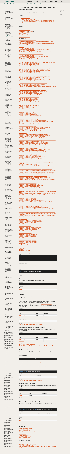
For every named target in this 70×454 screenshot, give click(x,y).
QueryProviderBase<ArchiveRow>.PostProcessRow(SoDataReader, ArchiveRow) (35, 76)
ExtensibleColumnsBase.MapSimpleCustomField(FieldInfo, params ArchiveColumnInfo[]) (36, 172)
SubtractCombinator (8, 277)
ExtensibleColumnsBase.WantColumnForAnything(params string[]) (32, 150)
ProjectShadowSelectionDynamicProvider (8, 112)
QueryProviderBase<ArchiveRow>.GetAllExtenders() (29, 72)
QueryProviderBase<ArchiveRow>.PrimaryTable (28, 99)
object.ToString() (22, 243)
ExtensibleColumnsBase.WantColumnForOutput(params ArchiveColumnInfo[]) (34, 142)
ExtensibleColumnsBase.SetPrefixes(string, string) (29, 123)
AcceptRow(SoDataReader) (39, 366)
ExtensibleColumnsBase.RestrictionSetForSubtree (29, 228)
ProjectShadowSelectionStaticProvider (9, 128)
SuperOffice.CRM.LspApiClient (8, 404)
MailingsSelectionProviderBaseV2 (8, 52)
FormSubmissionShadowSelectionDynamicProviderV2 (8, 29)
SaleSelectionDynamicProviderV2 (9, 207)
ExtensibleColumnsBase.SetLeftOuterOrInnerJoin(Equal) (30, 159)
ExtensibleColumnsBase (25, 18)
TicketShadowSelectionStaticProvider (9, 324)
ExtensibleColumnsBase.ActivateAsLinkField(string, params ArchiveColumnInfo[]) (35, 177)
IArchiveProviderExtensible (24, 30)
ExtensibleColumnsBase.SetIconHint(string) (27, 126)
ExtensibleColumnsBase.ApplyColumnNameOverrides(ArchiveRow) (32, 138)
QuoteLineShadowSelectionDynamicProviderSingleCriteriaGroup (8, 178)
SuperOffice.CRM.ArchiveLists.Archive (12, 3)
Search (62, 1)
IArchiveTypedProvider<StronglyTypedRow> (28, 431)
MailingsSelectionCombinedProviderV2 (8, 44)
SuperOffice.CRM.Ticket (8, 438)
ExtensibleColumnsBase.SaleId (25, 237)
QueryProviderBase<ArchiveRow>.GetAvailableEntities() (30, 88)
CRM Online (37, 1)
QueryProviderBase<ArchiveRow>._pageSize (28, 65)
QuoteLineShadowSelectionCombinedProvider (8, 167)
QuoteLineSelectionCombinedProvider (8, 139)
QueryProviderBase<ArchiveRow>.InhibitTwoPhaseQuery (30, 93)
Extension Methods (62, 15)
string (20, 289)
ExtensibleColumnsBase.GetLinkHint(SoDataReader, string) (30, 206)
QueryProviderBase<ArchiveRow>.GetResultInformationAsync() (31, 81)
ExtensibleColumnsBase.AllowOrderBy (26, 111)
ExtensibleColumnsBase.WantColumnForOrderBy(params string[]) (32, 147)
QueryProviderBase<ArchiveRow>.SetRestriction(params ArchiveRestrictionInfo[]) (35, 424)
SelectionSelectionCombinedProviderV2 (8, 252)
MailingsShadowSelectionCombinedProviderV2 (8, 60)
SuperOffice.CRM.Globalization (7, 397)
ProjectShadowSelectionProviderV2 (8, 126)
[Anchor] (18, 263)
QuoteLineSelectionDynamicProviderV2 (8, 150)
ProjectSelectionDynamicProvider (8, 82)
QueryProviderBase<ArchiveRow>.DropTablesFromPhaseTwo (31, 94)
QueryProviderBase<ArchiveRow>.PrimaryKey (28, 92)
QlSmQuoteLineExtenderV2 (7, 136)
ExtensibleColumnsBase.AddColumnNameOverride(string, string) (32, 136)
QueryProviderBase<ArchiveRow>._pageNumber (29, 66)
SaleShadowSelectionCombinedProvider (8, 223)
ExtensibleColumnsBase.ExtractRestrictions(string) (29, 184)
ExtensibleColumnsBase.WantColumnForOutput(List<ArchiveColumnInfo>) (33, 143)
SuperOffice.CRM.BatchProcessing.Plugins (8, 365)
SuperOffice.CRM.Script (8, 420)
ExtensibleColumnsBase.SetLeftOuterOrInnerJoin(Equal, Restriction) (32, 161)
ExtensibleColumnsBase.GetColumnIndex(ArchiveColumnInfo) (31, 200)
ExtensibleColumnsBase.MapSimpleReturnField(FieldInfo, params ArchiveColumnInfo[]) (36, 167)
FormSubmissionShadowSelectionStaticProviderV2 (31, 3)
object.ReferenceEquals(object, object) (27, 247)
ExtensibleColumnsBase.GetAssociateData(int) (28, 198)
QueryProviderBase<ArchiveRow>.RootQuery (28, 95)
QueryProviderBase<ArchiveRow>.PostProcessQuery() (30, 362)
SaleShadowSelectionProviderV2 (8, 238)
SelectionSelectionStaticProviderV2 (8, 265)
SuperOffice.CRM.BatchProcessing (8, 359)
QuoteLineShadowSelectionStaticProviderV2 (9, 192)
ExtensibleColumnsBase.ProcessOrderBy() (27, 190)
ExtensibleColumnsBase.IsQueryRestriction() (28, 154)
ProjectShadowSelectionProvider (8, 123)
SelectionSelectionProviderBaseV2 (8, 260)
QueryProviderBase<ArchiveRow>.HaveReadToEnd (29, 104)
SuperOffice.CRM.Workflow (7, 452)
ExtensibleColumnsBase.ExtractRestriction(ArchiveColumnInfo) (31, 187)
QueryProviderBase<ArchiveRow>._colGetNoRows (29, 64)
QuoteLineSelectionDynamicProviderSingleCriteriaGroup (9, 146)
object (21, 16)
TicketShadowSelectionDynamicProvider (9, 311)
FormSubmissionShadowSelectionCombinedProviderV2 (8, 21)
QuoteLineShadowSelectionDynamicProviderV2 (8, 182)
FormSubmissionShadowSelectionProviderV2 (8, 33)
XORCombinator (7, 330)
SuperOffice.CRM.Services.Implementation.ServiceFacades (8, 432)
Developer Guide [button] (53, 1)
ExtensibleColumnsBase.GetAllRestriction (27, 113)
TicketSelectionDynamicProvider (8, 284)
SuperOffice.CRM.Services (7, 426)
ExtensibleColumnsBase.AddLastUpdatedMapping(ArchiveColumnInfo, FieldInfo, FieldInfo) (37, 212)
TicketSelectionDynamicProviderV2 (8, 290)
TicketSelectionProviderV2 (9, 299)
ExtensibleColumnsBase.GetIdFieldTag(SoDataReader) (30, 220)
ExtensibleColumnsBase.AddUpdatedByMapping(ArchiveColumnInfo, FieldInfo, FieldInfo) (36, 208)
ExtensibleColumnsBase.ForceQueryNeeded (28, 229)
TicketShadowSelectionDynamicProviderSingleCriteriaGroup (9, 314)
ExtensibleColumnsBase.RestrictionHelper (27, 224)
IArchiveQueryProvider (23, 28)
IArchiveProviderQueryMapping (25, 27)
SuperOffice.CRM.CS (7, 373)
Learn (23, 1)
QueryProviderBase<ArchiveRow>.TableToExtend (29, 97)
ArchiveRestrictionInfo (23, 414)
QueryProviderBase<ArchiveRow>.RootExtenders (29, 102)
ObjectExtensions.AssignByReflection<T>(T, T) (28, 444)
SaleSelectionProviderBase (8, 210)
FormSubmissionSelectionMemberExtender (47, 20)
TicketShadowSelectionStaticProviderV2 (9, 327)
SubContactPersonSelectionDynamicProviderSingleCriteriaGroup (8, 270)
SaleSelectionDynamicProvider (9, 201)
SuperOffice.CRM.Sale (8, 418)
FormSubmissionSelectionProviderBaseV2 (9, 12)
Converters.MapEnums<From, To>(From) (27, 443)
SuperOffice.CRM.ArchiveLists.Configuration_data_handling (8, 340)
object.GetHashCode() (23, 248)
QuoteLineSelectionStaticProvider (8, 162)
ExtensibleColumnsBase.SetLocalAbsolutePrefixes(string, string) (31, 124)
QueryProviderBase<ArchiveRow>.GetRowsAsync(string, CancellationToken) (34, 80)
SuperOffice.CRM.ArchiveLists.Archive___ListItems (8, 333)
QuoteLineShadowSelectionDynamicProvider (8, 174)
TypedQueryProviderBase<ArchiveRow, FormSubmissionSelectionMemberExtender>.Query (37, 62)
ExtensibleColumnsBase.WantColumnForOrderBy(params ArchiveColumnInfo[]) (34, 149)
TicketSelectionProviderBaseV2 (9, 296)
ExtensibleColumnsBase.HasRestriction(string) (28, 183)
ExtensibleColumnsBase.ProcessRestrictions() (28, 188)
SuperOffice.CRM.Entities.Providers (8, 394)
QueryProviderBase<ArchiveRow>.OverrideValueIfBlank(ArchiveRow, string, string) (35, 73)
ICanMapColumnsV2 (8, 40)
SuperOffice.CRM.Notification (7, 408)
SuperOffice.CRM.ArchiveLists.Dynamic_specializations (8, 344)
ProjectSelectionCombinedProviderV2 (8, 79)
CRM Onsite (44, 1)
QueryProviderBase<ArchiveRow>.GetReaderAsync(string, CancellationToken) (34, 79)
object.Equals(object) (23, 244)
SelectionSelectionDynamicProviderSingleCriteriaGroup (9, 254)
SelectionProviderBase (9, 247)
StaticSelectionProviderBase (29, 21)
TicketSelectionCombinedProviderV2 (8, 282)
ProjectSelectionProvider (8, 90)
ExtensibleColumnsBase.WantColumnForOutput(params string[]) (31, 141)
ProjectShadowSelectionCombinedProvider (8, 105)
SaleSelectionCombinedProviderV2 (8, 198)
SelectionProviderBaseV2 (9, 249)
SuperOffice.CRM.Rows (8, 413)
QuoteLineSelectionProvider (8, 152)
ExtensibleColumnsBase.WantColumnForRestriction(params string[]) (32, 144)
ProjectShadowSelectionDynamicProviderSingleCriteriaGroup (8, 116)
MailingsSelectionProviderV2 (8, 55)
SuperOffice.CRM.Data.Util (8, 383)
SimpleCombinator (8, 267)
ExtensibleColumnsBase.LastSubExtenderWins (28, 234)
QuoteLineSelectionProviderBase (8, 154)
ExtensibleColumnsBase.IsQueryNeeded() (27, 152)
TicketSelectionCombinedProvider (8, 279)
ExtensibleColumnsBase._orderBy (26, 106)
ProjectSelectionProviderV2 (8, 97)
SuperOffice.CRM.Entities (8, 391)
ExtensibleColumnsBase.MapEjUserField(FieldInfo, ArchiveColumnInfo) (33, 166)
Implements (61, 14)
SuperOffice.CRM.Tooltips (8, 446)
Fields (60, 11)
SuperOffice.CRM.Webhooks (7, 449)
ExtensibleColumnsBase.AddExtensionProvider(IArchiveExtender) (32, 128)
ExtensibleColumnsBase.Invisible (25, 109)
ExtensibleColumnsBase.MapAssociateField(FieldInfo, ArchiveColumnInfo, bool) (34, 165)
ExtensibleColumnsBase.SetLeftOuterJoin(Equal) (28, 157)
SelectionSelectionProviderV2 (8, 263)
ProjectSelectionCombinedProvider (8, 77)
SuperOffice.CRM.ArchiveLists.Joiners (8, 348)
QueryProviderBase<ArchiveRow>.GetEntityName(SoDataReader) (32, 84)
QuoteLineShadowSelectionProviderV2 (8, 187)
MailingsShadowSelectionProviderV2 (8, 71)
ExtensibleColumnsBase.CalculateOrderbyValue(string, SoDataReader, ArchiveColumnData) (37, 193)
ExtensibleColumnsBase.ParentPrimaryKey (27, 235)
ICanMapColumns (8, 39)
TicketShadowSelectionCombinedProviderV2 (9, 309)
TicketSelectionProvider (9, 292)
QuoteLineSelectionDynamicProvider (8, 144)
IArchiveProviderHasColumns (25, 35)
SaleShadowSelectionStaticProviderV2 (8, 243)
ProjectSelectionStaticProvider (9, 100)
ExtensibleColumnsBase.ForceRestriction (27, 230)
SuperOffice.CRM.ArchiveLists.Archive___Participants (8, 336)
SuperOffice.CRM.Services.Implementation (8, 429)
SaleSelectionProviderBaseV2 (8, 213)
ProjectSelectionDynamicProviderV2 (8, 88)
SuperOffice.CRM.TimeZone (8, 444)
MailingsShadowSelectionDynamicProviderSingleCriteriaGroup (8, 64)
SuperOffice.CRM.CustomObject (8, 378)
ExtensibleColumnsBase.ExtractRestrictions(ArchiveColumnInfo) (31, 185)
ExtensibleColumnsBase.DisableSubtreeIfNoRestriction (30, 227)
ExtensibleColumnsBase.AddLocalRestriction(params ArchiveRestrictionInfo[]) (34, 127)
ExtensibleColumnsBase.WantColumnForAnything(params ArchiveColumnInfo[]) (34, 151)
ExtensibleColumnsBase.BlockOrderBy (26, 231)
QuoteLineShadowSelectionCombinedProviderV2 (8, 170)
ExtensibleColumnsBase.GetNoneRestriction (28, 114)
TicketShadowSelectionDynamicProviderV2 (9, 317)
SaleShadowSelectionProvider (8, 236)
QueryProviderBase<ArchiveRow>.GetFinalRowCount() (30, 71)
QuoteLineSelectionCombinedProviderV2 (8, 141)
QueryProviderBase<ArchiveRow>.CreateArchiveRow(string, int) (31, 77)
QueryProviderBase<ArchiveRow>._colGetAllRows (29, 63)
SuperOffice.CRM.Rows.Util (8, 416)
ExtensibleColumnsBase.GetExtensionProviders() (28, 129)
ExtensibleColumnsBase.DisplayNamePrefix (27, 240)
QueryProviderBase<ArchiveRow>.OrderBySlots (28, 98)
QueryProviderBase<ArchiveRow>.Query (27, 100)
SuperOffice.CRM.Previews (7, 411)
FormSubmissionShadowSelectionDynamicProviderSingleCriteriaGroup (9, 26)
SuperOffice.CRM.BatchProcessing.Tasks (8, 368)
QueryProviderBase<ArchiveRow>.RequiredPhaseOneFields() (31, 380)
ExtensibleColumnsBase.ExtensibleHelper (27, 222)
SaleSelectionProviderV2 (8, 215)
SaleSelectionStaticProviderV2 (8, 220)
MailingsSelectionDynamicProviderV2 (8, 50)
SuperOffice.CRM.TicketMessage (8, 441)
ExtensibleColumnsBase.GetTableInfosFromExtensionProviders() (31, 130)
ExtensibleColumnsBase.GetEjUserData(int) (27, 199)
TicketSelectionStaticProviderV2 (8, 304)
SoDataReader (22, 315)
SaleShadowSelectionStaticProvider (8, 241)
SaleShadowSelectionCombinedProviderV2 (8, 225)
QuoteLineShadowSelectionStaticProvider (9, 190)
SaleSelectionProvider (8, 208)
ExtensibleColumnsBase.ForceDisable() (27, 197)
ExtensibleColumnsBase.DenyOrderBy (26, 112)
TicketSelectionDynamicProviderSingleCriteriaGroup (9, 287)
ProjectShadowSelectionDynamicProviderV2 (8, 120)
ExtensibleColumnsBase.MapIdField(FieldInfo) (28, 164)
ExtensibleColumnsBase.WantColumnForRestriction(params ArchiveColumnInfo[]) (35, 145)
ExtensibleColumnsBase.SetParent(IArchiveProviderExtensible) (31, 116)
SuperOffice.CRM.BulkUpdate (8, 371)
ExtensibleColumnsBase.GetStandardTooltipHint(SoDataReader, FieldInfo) (33, 205)
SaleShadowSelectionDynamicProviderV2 (8, 233)
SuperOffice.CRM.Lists (8, 401)
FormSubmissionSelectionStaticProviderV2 (9, 18)
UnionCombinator (8, 328)
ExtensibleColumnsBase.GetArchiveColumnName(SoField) (30, 221)
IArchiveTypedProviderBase (24, 32)
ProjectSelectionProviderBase (8, 93)
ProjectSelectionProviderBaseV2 (8, 95)
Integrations (29, 1)
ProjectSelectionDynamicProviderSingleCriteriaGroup (9, 84)
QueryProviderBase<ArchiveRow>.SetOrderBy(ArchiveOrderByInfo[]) (33, 83)
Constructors (62, 10)
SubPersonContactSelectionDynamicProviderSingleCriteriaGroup (8, 275)
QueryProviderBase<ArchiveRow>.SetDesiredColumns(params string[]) (33, 398)
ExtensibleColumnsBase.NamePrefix (26, 238)
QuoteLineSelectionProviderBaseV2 (8, 157)
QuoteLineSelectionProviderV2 (8, 159)
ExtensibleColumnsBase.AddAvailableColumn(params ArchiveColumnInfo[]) (34, 118)
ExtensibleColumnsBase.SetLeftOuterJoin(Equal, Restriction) (31, 158)
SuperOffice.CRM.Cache (8, 375)
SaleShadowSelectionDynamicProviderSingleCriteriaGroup (9, 230)
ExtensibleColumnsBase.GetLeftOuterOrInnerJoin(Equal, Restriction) (32, 156)
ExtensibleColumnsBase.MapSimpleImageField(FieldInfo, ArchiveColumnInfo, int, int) (35, 169)
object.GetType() (22, 249)
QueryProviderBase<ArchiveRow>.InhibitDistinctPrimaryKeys (31, 101)
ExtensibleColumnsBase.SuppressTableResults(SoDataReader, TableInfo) (33, 134)
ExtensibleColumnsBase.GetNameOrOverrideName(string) (30, 115)
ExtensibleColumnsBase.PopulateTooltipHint (28, 242)
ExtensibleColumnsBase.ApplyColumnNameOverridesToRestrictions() (33, 137)
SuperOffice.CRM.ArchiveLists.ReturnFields (8, 351)
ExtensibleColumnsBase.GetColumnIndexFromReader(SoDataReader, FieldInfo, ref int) (36, 201)
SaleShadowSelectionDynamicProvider (8, 227)
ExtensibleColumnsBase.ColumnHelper (27, 223)
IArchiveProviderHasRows (24, 34)
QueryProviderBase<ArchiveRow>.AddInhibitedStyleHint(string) (31, 75)
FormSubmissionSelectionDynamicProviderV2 (8, 9)
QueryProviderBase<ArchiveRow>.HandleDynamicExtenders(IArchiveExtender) (34, 70)
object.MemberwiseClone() (24, 250)
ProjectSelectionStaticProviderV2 (9, 102)
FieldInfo (21, 376)
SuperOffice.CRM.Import (8, 399)
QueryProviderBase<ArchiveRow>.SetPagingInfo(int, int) (30, 85)
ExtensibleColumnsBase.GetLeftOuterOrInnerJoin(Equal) (30, 155)
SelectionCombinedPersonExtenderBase (8, 246)
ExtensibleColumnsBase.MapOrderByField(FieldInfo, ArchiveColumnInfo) (33, 176)
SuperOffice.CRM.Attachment (7, 357)
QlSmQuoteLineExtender (7, 134)
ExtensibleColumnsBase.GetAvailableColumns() (28, 119)
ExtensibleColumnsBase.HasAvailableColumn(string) (29, 178)
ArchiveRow (32, 19)
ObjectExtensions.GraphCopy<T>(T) (26, 445)
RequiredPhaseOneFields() (46, 304)
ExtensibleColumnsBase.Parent (25, 226)
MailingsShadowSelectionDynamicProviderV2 (8, 68)
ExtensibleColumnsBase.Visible (25, 108)
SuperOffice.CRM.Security (7, 423)
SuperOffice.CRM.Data (8, 380)
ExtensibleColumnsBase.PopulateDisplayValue (28, 241)
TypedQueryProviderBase (27, 20)
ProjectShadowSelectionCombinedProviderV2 (8, 108)
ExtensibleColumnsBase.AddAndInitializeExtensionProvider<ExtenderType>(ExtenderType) (37, 181)
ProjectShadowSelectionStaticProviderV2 (9, 131)
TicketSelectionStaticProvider (8, 301)
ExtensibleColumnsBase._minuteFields (26, 107)
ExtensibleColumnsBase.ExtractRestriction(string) (29, 186)
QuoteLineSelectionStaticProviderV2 (8, 164)
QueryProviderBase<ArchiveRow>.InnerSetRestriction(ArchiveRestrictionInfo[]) (34, 68)
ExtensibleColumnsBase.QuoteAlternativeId (27, 236)
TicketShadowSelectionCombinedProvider (9, 306)
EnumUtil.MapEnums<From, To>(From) (26, 441)
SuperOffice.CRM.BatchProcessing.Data (8, 362)
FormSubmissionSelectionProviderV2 (8, 15)
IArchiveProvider (22, 33)
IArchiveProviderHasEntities (24, 37)
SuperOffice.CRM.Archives (7, 354)
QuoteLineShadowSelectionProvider (8, 185)
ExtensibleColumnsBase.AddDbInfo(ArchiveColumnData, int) (31, 195)
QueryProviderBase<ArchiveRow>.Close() (27, 78)
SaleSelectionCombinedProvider (8, 196)
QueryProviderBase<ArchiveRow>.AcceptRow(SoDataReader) (31, 324)
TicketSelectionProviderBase (9, 294)
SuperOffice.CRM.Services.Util (7, 436)
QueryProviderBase (25, 19)
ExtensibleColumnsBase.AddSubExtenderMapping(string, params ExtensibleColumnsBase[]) (37, 140)
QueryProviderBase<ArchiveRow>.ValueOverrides (29, 105)
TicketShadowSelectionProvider (9, 319)
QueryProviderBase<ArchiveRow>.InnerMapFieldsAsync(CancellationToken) (34, 69)
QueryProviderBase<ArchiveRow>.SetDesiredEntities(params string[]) (33, 90)
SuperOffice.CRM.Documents (7, 389)
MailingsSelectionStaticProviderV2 (9, 57)
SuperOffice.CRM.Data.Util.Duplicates (8, 386)
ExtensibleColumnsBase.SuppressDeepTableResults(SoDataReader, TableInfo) (34, 135)
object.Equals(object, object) (25, 245)
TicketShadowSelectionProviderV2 (9, 322)
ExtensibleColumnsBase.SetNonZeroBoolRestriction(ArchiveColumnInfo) (33, 207)
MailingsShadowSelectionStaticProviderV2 (9, 74)
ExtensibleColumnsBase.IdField (25, 233)
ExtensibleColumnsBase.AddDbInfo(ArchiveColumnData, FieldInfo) (32, 194)
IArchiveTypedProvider (23, 31)
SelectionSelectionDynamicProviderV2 (8, 258)
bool (20, 320)
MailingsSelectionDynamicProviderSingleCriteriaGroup (9, 46)
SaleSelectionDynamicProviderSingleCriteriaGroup (9, 203)
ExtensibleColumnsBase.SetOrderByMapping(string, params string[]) (32, 120)
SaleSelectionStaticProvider (8, 218)
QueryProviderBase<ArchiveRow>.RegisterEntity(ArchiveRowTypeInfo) (33, 91)
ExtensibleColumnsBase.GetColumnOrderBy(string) (29, 148)
